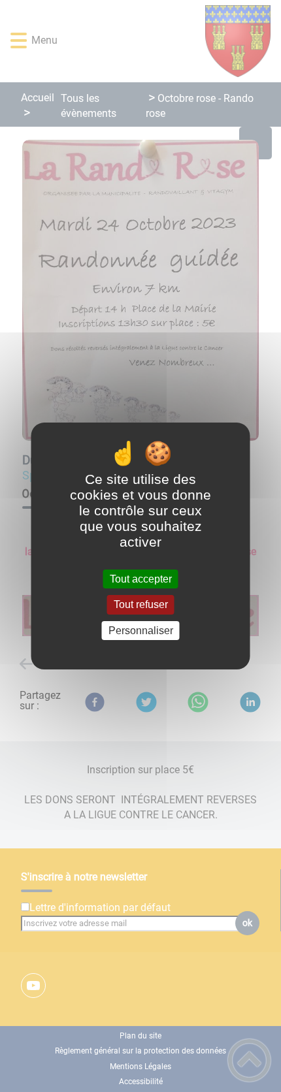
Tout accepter (141, 579)
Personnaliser (140, 630)
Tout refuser (141, 605)
